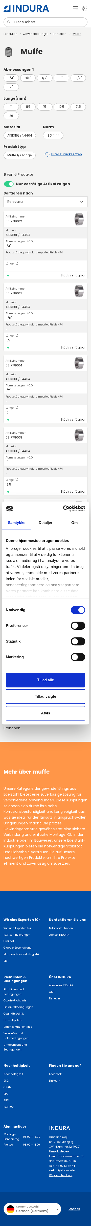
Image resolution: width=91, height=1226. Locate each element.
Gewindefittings (35, 34)
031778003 (14, 293)
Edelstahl (60, 34)
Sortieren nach (18, 193)
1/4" (11, 78)
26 (11, 116)
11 (11, 106)
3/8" (28, 78)
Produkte (10, 34)
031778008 (14, 437)
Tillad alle (45, 680)
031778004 (14, 365)
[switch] (78, 626)
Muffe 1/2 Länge (19, 155)
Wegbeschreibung (61, 1175)
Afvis (45, 713)
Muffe (77, 34)
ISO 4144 (53, 135)
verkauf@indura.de (62, 1170)
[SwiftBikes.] (26, 8)
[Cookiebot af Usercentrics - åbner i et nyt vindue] (64, 508)
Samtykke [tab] (16, 522)
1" (61, 78)
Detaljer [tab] (46, 522)
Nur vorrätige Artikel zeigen (43, 183)
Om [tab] (74, 522)
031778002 (14, 221)
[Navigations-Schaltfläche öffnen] (75, 8)
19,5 (61, 106)
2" (11, 87)
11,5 (28, 106)
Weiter (74, 1209)
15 (44, 106)
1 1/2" (78, 78)
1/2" (44, 78)
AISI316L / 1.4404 (19, 135)
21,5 (78, 106)
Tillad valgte (45, 696)
